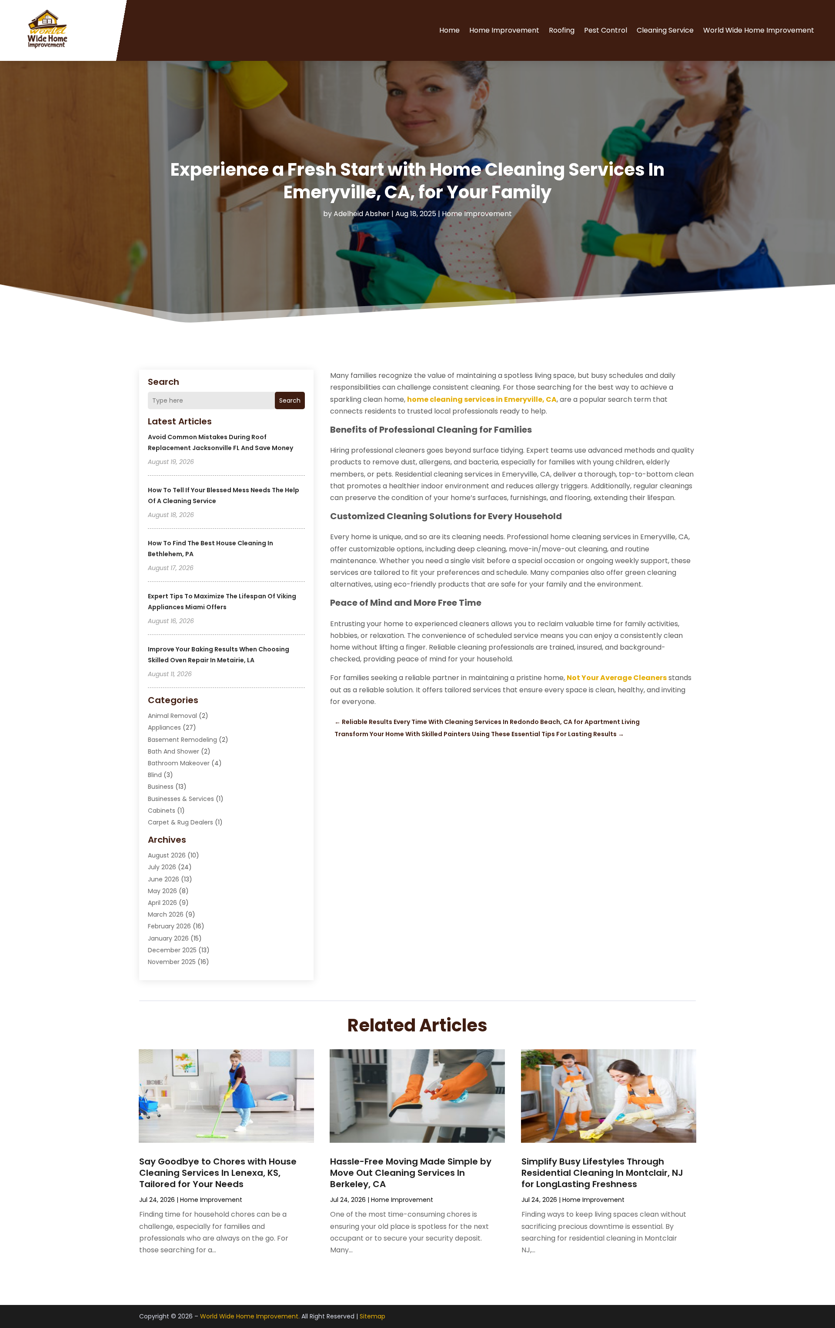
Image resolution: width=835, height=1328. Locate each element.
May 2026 (162, 891)
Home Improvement (504, 30)
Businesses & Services (181, 798)
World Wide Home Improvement (758, 30)
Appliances (164, 727)
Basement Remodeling (182, 739)
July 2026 (162, 867)
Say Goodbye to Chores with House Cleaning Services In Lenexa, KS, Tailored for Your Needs (218, 1172)
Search (290, 400)
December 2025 (172, 950)
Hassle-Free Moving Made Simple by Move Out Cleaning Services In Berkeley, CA (410, 1172)
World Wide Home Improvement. (250, 1316)
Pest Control (605, 30)
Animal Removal (172, 715)
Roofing (561, 30)
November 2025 (172, 962)
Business (161, 786)
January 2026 (168, 938)
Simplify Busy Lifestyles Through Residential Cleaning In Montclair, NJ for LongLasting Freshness (602, 1172)
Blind (155, 775)
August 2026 (167, 855)
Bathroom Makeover (179, 763)
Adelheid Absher (362, 214)
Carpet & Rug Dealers (180, 822)
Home (449, 30)
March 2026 (166, 914)
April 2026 (162, 902)
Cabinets (161, 810)
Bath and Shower (173, 751)
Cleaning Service (665, 30)
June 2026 (163, 879)
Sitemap (372, 1316)
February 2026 (169, 926)
